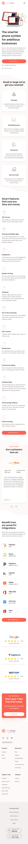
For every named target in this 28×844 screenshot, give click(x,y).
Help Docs (4, 778)
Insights (17, 755)
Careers (17, 778)
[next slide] (16, 506)
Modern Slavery (14, 816)
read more (6, 500)
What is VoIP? (5, 791)
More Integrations (13, 619)
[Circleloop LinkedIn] (7, 738)
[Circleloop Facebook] (3, 738)
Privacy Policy (14, 819)
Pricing (3, 758)
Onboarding (18, 767)
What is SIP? (5, 794)
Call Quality (4, 784)
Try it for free (13, 61)
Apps (3, 755)
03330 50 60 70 (8, 742)
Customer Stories (19, 764)
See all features (13, 432)
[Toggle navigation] (24, 3)
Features (4, 752)
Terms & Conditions (14, 812)
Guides (16, 761)
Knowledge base (19, 758)
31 (14, 643)
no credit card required (10, 65)
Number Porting (6, 787)
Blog (16, 752)
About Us (17, 781)
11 (14, 661)
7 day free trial (8, 68)
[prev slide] (11, 506)
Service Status (5, 781)
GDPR (14, 823)
